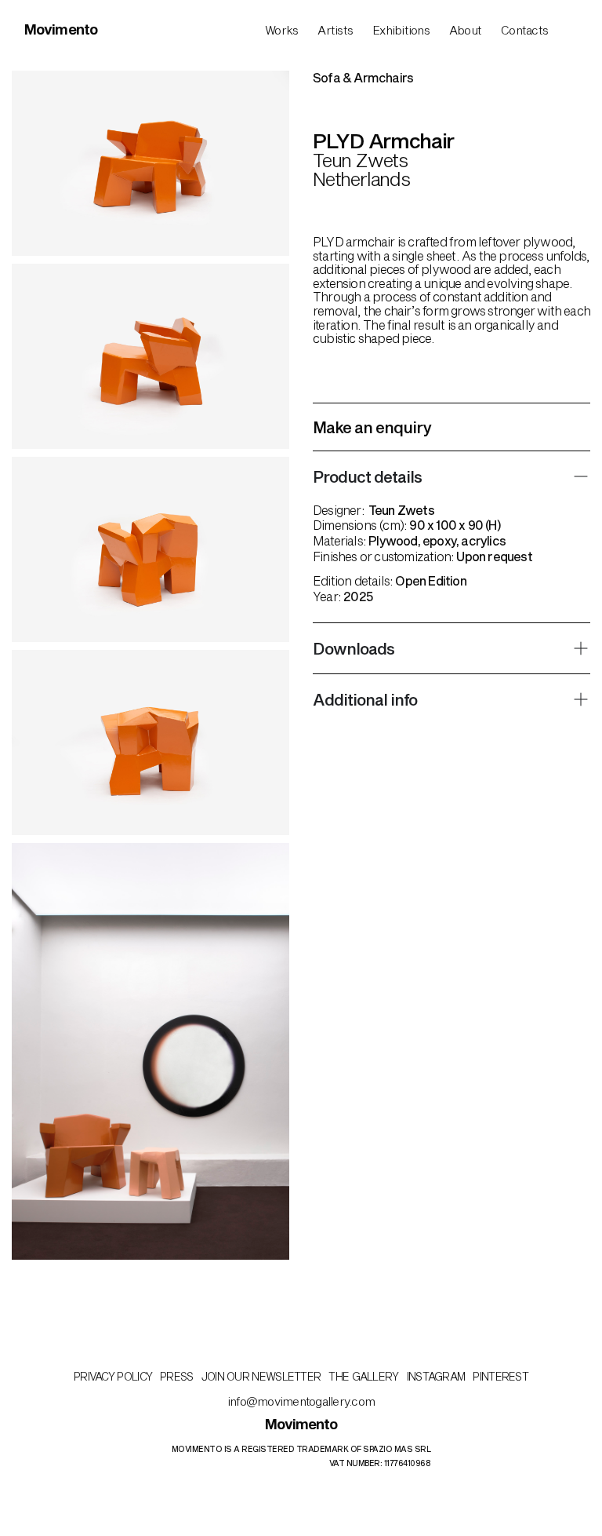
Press (177, 1376)
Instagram (436, 1376)
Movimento (60, 29)
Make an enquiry (372, 427)
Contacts (524, 30)
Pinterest (500, 1376)
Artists (335, 30)
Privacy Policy (113, 1376)
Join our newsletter (261, 1376)
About (465, 30)
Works (281, 30)
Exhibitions (401, 30)
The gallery (363, 1376)
